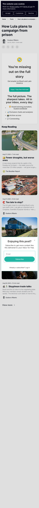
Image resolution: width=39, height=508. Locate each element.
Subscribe (19, 259)
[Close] (34, 240)
